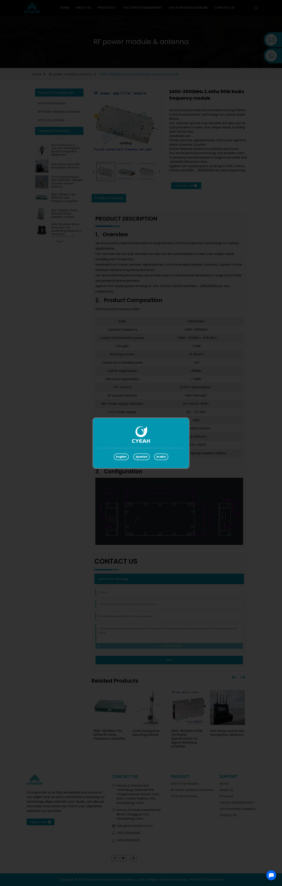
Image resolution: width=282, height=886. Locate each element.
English (121, 457)
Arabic (161, 457)
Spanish (141, 457)
